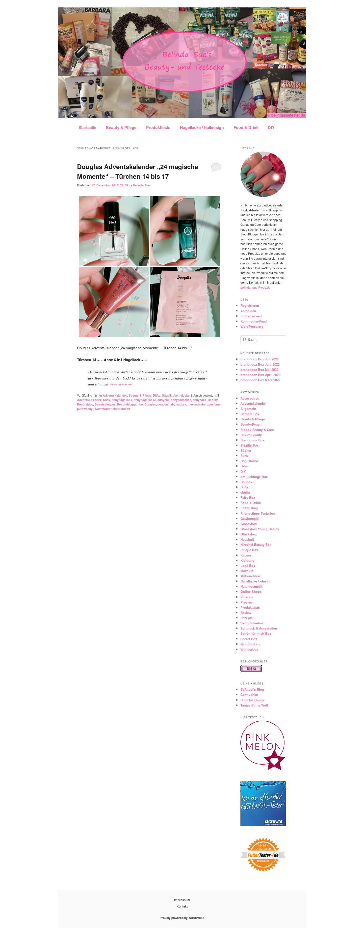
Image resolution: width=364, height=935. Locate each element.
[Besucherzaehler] (251, 671)
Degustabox (249, 460)
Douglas (150, 404)
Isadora (181, 404)
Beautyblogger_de (130, 404)
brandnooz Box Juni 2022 (260, 364)
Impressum (182, 900)
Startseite (87, 127)
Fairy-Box (247, 497)
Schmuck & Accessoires (259, 628)
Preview (246, 602)
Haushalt (247, 539)
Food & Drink (246, 127)
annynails (199, 400)
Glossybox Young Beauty (259, 529)
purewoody (85, 408)
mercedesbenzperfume (204, 404)
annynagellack (122, 400)
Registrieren (249, 305)
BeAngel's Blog (252, 689)
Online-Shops (250, 591)
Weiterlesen (120, 383)
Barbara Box (249, 413)
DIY (271, 127)
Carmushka (249, 694)
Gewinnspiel (250, 518)
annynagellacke (145, 400)
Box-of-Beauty (251, 434)
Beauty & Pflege (121, 127)
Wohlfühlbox (250, 644)
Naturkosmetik (251, 586)
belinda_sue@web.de (255, 287)
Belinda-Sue (141, 185)
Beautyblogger (105, 404)
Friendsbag (249, 507)
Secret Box (248, 638)
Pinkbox (246, 597)
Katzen (245, 555)
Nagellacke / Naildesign (202, 127)
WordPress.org (251, 326)
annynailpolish (181, 400)
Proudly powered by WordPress (182, 917)
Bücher (245, 450)
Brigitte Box (249, 445)
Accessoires (249, 398)
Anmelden (248, 310)
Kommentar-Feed (253, 321)
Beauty (213, 400)
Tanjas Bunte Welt (254, 705)
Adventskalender (115, 395)
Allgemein (248, 408)
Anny (106, 400)
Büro (244, 455)
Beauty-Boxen (250, 424)
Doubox (246, 482)
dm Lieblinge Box (254, 476)
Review (245, 612)
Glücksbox (248, 534)
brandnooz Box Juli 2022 (259, 359)
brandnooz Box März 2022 (260, 380)
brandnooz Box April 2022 (260, 374)
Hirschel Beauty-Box (255, 544)
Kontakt (182, 906)
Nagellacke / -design (176, 395)
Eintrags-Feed (251, 316)
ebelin (245, 492)
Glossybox (248, 523)
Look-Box (247, 565)
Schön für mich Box (255, 633)
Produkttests (158, 127)
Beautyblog (85, 404)
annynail (163, 400)
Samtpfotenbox (252, 623)
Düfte (156, 395)
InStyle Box (249, 549)
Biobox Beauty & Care (257, 429)
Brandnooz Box (252, 440)
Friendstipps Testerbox (258, 513)
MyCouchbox (250, 576)
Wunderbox (249, 649)
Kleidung (247, 560)
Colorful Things (252, 700)
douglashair (165, 404)
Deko (244, 466)
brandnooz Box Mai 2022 (259, 369)
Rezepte (246, 617)
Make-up (246, 570)
